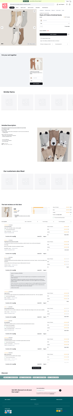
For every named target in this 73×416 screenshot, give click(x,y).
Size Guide (67, 26)
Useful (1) (39, 349)
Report (44, 236)
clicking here (52, 393)
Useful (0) (39, 236)
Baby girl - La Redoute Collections (25, 377)
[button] (69, 4)
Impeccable (59, 214)
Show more (36, 404)
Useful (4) (39, 317)
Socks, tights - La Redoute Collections (39, 377)
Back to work (23, 7)
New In (17, 7)
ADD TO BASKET (53, 34)
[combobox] (31, 221)
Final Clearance (45, 7)
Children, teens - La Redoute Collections (11, 377)
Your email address (40, 388)
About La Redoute (7, 399)
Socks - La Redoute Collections (53, 377)
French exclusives (59, 399)
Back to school (30, 7)
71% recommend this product (59, 217)
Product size (57, 214)
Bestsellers (38, 7)
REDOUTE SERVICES (33, 399)
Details (41, 17)
